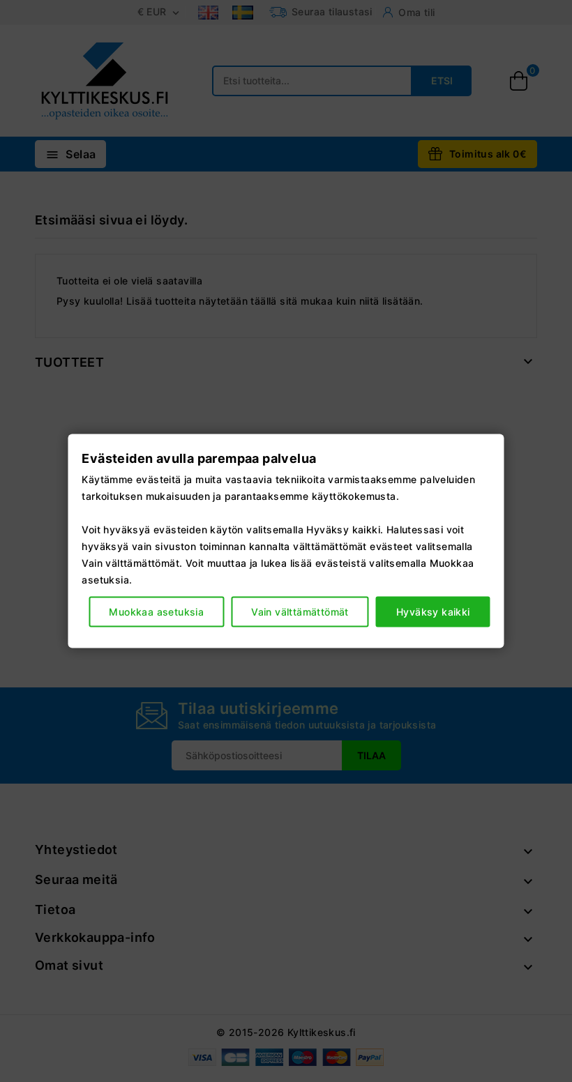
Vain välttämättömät (300, 611)
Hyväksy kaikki (433, 611)
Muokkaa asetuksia (156, 611)
